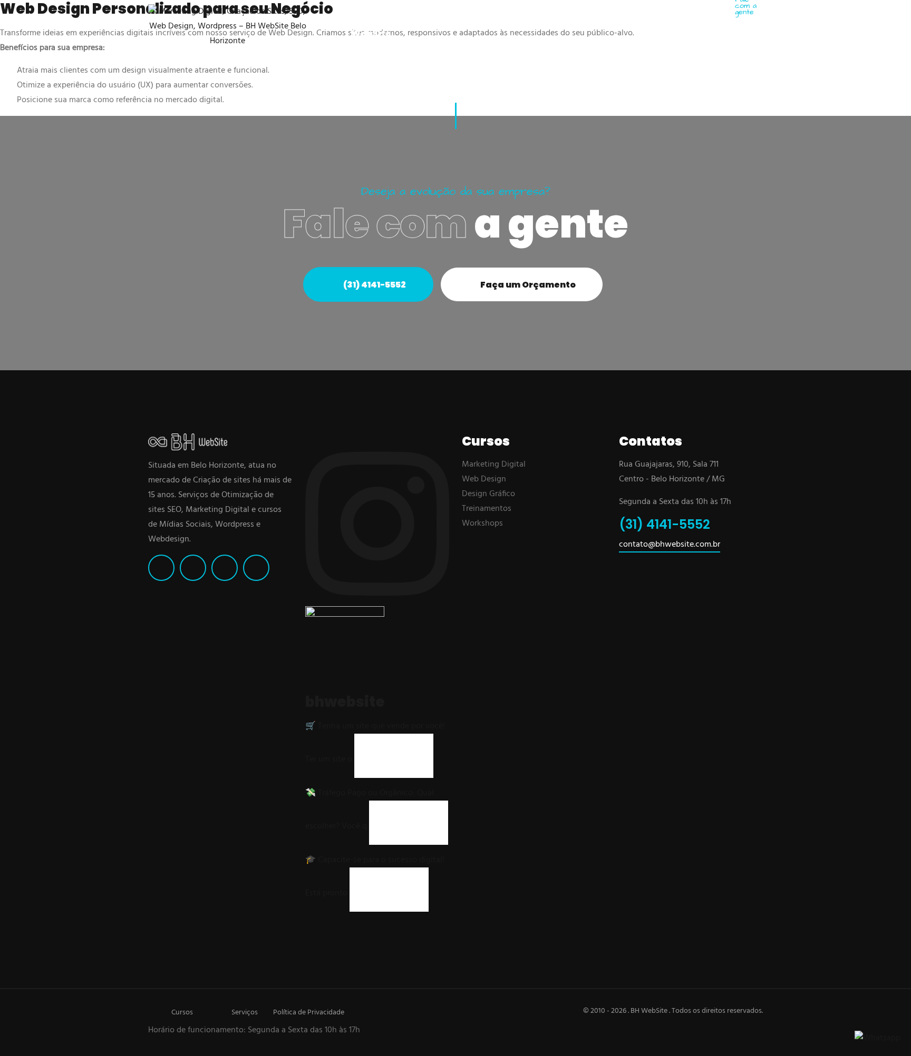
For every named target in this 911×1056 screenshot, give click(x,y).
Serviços (244, 1012)
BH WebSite (371, 26)
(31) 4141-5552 (749, 37)
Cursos (182, 1012)
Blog (629, 19)
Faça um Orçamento (527, 285)
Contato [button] (672, 19)
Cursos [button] (584, 19)
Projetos (423, 19)
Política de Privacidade (308, 1012)
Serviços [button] (527, 19)
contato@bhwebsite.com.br (669, 544)
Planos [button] (471, 19)
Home (326, 19)
